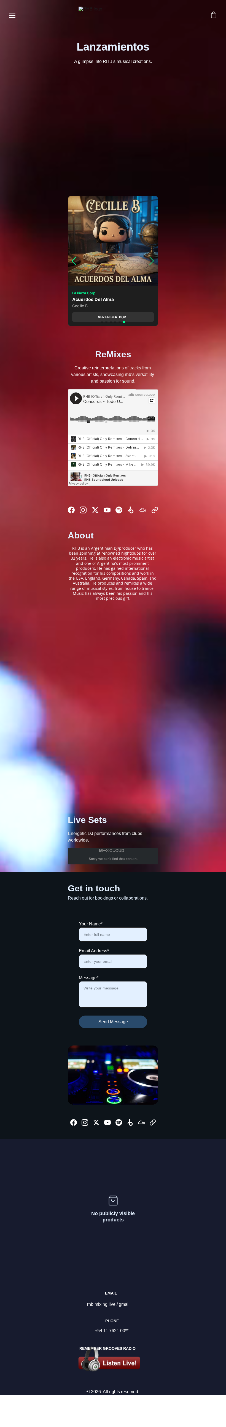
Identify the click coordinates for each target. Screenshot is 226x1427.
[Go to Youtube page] (107, 510)
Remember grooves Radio (107, 1348)
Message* (88, 977)
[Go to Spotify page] (118, 510)
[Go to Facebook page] (71, 510)
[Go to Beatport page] (130, 510)
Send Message (113, 1021)
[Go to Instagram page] (83, 510)
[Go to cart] (213, 15)
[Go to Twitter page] (95, 510)
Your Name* (91, 924)
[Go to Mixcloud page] (142, 510)
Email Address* (94, 950)
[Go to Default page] (154, 510)
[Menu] (12, 15)
